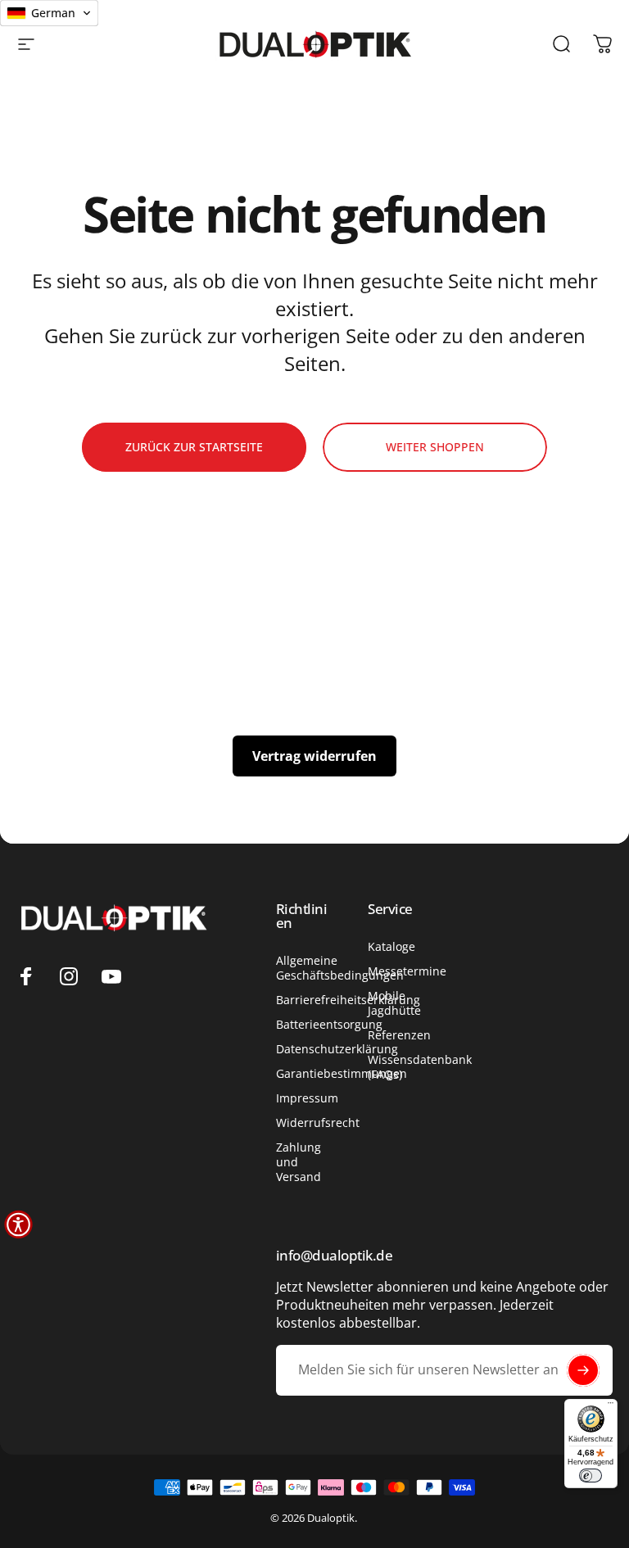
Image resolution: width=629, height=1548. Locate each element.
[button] (18, 1225)
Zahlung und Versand (298, 1162)
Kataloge (391, 946)
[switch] (590, 1475)
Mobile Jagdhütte (394, 1003)
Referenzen (399, 1035)
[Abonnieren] (583, 1370)
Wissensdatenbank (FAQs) (420, 1067)
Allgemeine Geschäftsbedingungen (340, 968)
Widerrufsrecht (318, 1123)
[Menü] (611, 1406)
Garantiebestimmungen (341, 1073)
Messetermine (407, 971)
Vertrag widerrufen (314, 756)
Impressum (307, 1098)
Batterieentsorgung (329, 1024)
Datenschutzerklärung (337, 1049)
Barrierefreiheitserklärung (348, 1000)
